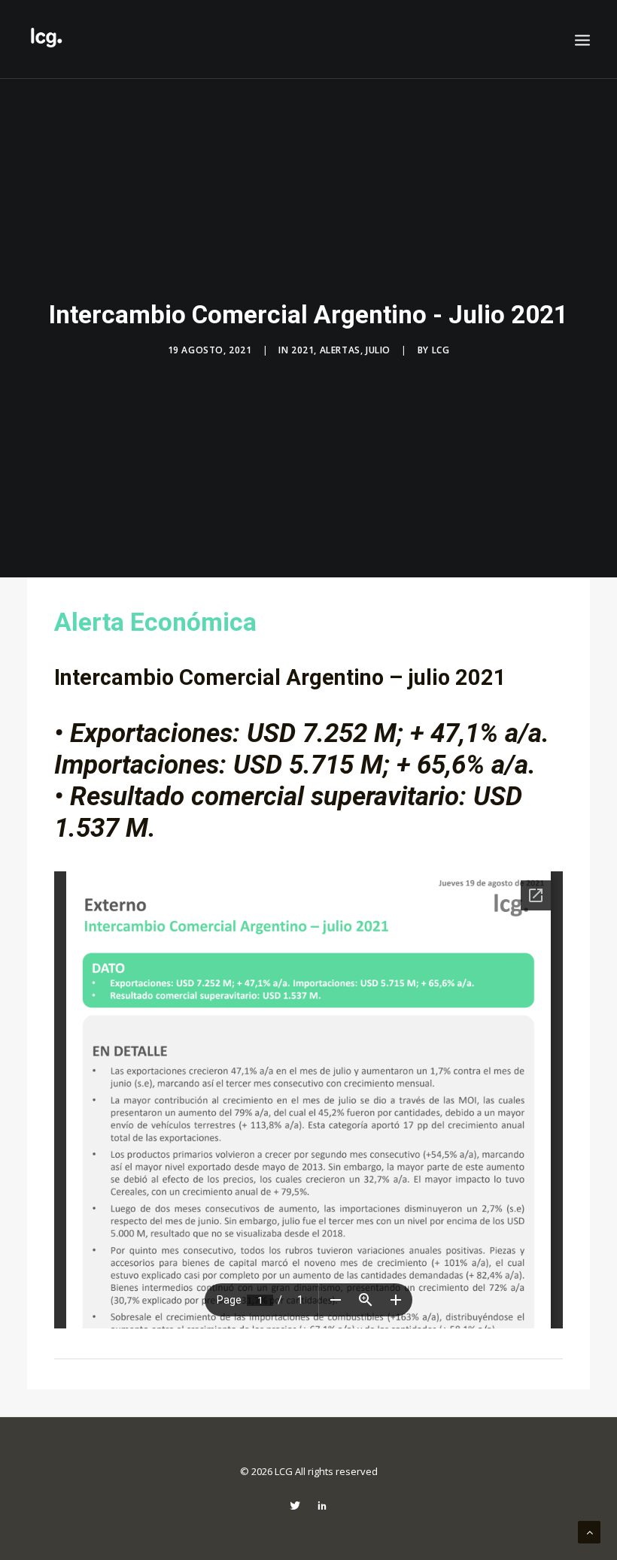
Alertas (340, 350)
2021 (302, 350)
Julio (378, 350)
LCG (441, 350)
